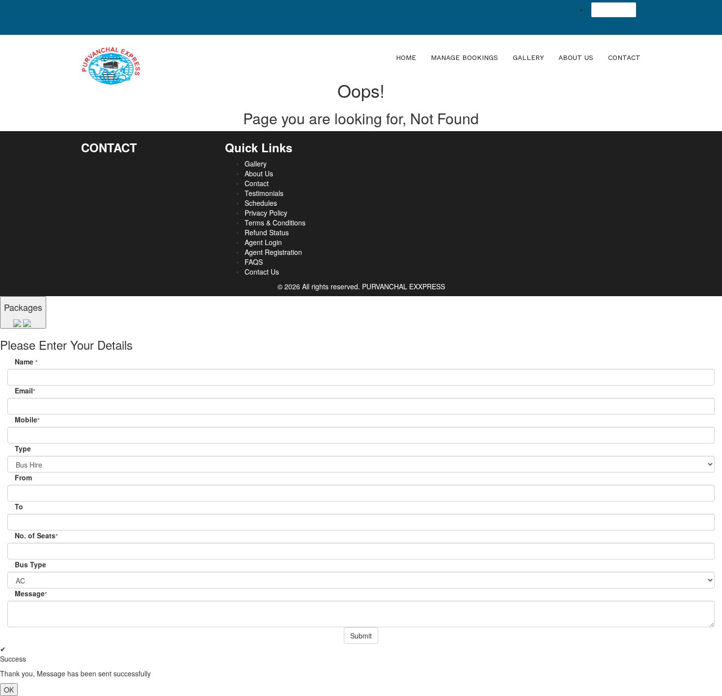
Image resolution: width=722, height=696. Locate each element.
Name (26, 361)
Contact (624, 57)
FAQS (254, 262)
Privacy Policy (266, 213)
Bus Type (30, 564)
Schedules (261, 203)
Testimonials (264, 193)
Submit (361, 635)
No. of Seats (36, 535)
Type (23, 448)
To (19, 506)
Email (25, 390)
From (23, 477)
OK (9, 690)
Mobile (27, 419)
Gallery (528, 57)
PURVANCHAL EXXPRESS (403, 286)
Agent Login (614, 10)
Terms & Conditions (275, 222)
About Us (575, 57)
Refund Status (267, 232)
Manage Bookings (464, 57)
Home (406, 57)
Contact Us (262, 272)
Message (31, 593)
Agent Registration (273, 252)
